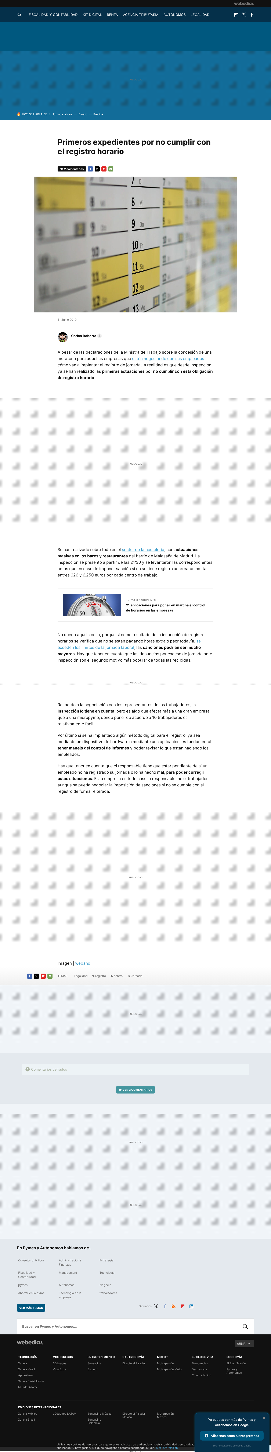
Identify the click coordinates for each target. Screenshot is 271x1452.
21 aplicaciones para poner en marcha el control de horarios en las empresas (165, 607)
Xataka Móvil (26, 1369)
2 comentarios (74, 169)
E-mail (110, 168)
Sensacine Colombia (94, 1421)
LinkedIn (191, 1305)
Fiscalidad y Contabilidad (53, 15)
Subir (241, 1343)
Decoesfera (199, 1369)
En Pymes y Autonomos (141, 600)
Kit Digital (92, 15)
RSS (173, 1305)
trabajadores (108, 1293)
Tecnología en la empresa (70, 1295)
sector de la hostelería (143, 549)
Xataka (22, 1363)
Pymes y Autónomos (234, 1371)
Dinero (83, 114)
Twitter (243, 14)
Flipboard (235, 14)
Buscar (245, 1326)
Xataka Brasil (26, 1419)
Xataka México (27, 1413)
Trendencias (200, 1363)
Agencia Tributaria (140, 15)
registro (100, 976)
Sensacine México (100, 1413)
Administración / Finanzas (70, 1262)
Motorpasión (165, 1363)
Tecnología (107, 1272)
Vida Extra (59, 1369)
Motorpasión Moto (169, 1369)
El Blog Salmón (236, 1363)
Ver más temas (31, 1308)
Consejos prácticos (31, 1260)
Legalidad (200, 15)
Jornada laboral (62, 114)
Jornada (136, 976)
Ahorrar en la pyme (31, 1293)
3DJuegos (59, 1363)
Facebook (251, 14)
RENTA (112, 15)
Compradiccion (201, 1375)
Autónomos (174, 15)
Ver (137, 1089)
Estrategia (106, 1260)
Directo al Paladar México (133, 1415)
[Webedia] (244, 3)
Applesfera (25, 1375)
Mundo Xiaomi (27, 1387)
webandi (83, 963)
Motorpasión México (165, 1415)
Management (68, 1272)
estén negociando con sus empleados (168, 358)
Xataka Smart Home (31, 1381)
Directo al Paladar (133, 1363)
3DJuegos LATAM (64, 1413)
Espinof (93, 1369)
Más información (167, 1447)
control (118, 976)
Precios (98, 114)
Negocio (105, 1285)
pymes (23, 1285)
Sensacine (94, 1363)
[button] (86, 335)
